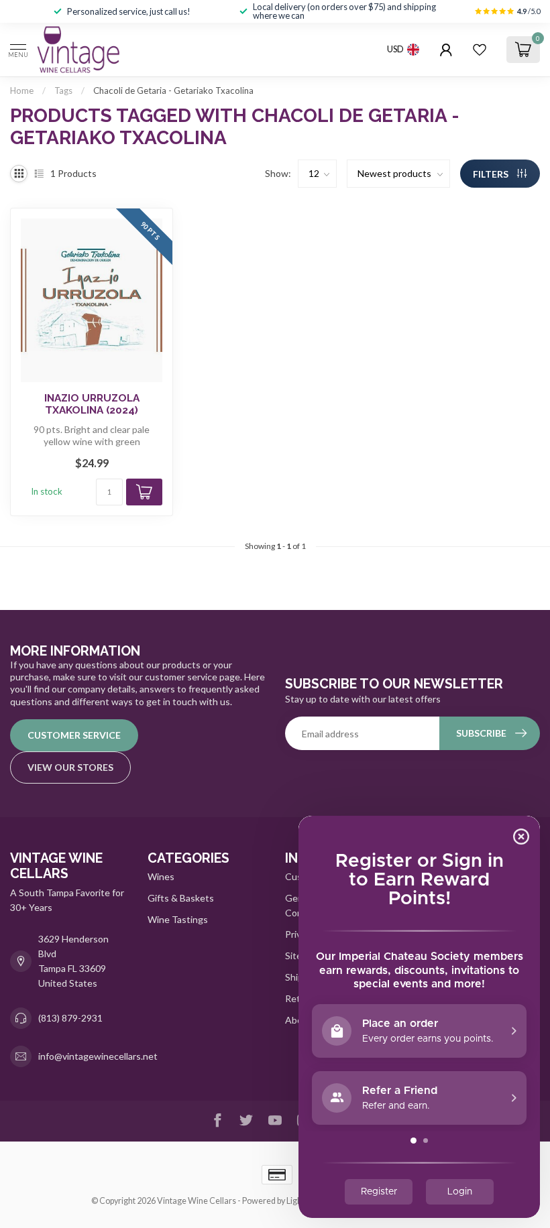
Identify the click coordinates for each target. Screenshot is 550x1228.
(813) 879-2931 (70, 1018)
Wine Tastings (178, 919)
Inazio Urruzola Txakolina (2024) (92, 404)
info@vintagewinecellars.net (98, 1056)
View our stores (70, 767)
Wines (161, 876)
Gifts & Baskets (181, 898)
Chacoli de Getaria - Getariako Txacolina (173, 90)
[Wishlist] (479, 49)
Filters (491, 174)
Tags (63, 90)
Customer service (74, 735)
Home (22, 90)
